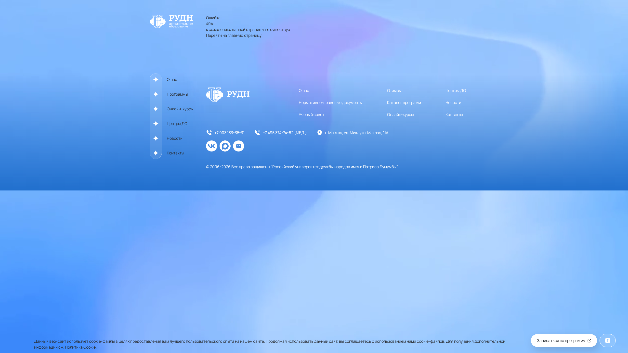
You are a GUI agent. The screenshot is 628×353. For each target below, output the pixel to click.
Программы (177, 94)
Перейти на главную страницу (234, 35)
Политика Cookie (80, 347)
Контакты (175, 153)
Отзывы (394, 90)
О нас (172, 79)
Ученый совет (311, 114)
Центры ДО (177, 123)
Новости (175, 138)
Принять (586, 344)
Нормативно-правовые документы (331, 102)
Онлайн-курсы (180, 109)
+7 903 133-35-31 (229, 132)
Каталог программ (404, 102)
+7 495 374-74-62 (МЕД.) (285, 132)
